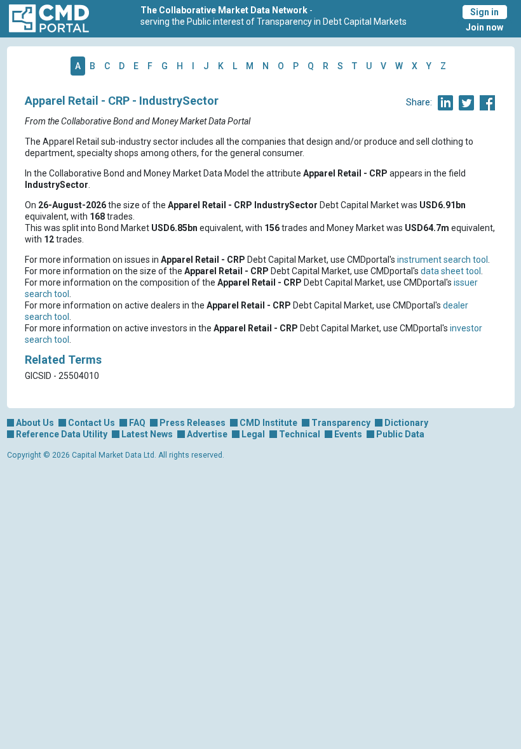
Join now (484, 27)
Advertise (207, 434)
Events (348, 434)
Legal (253, 434)
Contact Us (91, 423)
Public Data (400, 434)
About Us (35, 423)
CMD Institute (268, 423)
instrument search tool (442, 260)
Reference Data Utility (61, 434)
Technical (299, 434)
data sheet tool (451, 271)
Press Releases (192, 423)
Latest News (147, 434)
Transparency (340, 423)
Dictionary (406, 423)
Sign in (484, 12)
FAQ (137, 423)
